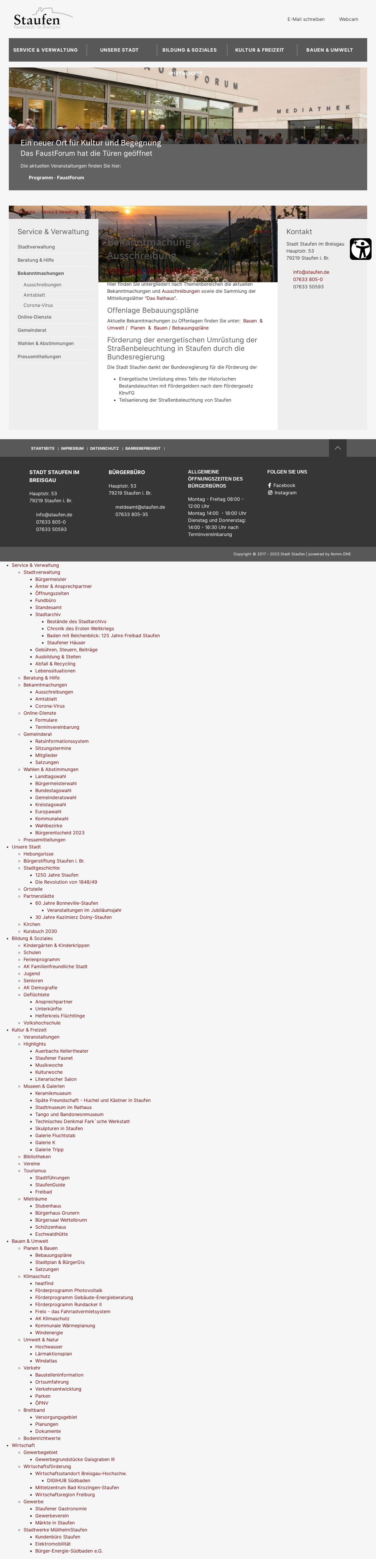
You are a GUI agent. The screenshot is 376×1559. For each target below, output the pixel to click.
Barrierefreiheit (143, 448)
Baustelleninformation (59, 1375)
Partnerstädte (39, 896)
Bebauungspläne (53, 1255)
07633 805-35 (131, 514)
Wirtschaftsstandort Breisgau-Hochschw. (81, 1473)
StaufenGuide (50, 1185)
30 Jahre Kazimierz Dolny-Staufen (73, 917)
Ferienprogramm (42, 959)
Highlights (35, 1044)
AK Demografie (40, 987)
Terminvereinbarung (57, 727)
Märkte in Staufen (55, 1523)
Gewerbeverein (52, 1516)
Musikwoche (49, 1065)
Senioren (33, 980)
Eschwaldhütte (51, 1234)
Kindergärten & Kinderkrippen (57, 945)
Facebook (284, 485)
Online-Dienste (34, 317)
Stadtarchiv (48, 614)
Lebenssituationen (55, 671)
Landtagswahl (50, 776)
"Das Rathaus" (160, 298)
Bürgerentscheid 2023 (60, 833)
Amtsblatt (34, 295)
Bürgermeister (50, 579)
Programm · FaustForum (56, 177)
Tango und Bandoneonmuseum (69, 1114)
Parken (43, 1396)
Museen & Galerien (44, 1086)
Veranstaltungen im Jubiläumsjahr (84, 910)
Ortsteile (33, 889)
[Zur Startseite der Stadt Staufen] (43, 19)
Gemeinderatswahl (55, 797)
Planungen (46, 1424)
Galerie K (45, 1142)
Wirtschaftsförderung (47, 1466)
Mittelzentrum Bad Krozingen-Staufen (77, 1487)
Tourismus (35, 1171)
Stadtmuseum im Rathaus (63, 1107)
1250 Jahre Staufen (56, 875)
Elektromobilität (53, 1544)
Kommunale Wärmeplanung (65, 1325)
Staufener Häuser (66, 642)
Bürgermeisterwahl (56, 783)
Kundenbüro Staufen (57, 1537)
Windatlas (46, 1361)
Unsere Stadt (119, 50)
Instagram (286, 493)
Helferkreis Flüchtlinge (60, 1016)
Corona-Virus (38, 305)
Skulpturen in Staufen (59, 1128)
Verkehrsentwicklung (58, 1389)
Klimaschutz (37, 1276)
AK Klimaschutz (52, 1318)
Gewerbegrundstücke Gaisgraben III (75, 1459)
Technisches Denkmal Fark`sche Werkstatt (82, 1121)
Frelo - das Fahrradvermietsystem (72, 1311)
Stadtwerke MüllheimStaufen (55, 1530)
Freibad (43, 1192)
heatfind (44, 1283)
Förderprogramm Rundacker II (68, 1304)
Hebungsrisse (38, 854)
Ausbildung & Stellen (58, 657)
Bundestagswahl (53, 790)
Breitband (34, 1410)
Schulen (32, 952)
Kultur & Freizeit (260, 50)
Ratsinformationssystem (62, 741)
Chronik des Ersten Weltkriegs (80, 628)
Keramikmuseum (53, 1093)
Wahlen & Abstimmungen (46, 343)
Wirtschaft (186, 73)
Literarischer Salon (56, 1079)
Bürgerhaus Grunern (57, 1213)
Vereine (32, 1163)
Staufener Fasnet (54, 1058)
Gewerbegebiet (41, 1452)
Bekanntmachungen (41, 273)
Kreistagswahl (50, 804)
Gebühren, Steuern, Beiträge (66, 649)
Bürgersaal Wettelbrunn (61, 1220)
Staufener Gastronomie (61, 1508)
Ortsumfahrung (52, 1382)
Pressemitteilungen (39, 356)
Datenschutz (104, 448)
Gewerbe (33, 1501)
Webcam (348, 19)
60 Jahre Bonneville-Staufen (66, 903)
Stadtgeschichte (42, 868)
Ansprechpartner (54, 1002)
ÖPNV (41, 1403)
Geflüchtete (36, 994)
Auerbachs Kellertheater (61, 1051)
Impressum (72, 448)
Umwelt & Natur (41, 1339)
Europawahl (48, 811)
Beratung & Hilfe (36, 260)
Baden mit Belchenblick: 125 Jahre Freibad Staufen (103, 635)
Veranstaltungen (41, 1037)
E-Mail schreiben (306, 19)
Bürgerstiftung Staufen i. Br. (54, 861)
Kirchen (32, 924)
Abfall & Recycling (55, 664)
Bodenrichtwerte (42, 1438)
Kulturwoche (49, 1072)
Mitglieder (46, 755)
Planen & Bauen (41, 1248)
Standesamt (48, 607)
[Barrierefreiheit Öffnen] (360, 249)
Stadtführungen (52, 1178)
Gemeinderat (32, 330)
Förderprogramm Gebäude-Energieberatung (84, 1297)
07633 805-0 (308, 279)
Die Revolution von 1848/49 (66, 882)
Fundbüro (45, 600)
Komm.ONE (341, 554)
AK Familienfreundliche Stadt (56, 966)
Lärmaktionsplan (53, 1354)
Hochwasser (49, 1347)
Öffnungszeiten (52, 593)
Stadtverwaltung (36, 247)
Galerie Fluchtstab (55, 1135)
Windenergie (49, 1332)
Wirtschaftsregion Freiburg (65, 1494)
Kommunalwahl (51, 818)
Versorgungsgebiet (56, 1417)
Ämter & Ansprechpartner (63, 586)
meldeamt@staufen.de (140, 507)
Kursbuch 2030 (40, 931)
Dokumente (48, 1431)
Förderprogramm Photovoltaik (69, 1290)
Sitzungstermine (53, 748)
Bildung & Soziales (189, 50)
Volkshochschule (42, 1023)
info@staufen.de (311, 272)
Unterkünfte (48, 1009)
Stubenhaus (48, 1206)
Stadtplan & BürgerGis (60, 1262)
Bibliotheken (37, 1156)
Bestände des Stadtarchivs (76, 621)
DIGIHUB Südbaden (68, 1480)
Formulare (46, 720)
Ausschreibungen (42, 285)
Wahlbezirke (48, 825)
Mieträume (35, 1199)
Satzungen (47, 762)
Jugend (32, 973)
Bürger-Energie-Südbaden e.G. (69, 1551)
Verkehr (32, 1368)
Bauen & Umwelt (329, 50)
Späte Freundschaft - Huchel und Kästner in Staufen (93, 1100)
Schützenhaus (50, 1227)
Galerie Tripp (49, 1149)
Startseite (26, 212)
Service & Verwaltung (45, 50)
